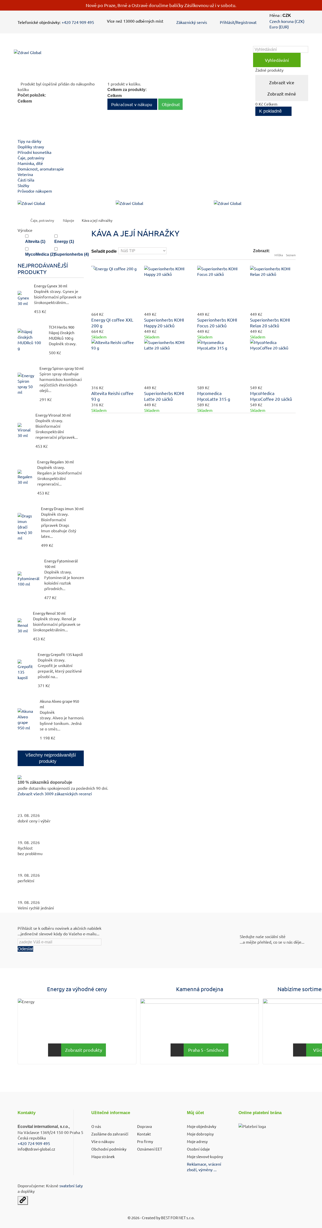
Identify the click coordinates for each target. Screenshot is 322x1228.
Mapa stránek (103, 1156)
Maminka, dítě (30, 163)
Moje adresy (197, 1141)
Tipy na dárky (29, 141)
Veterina (25, 174)
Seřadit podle (104, 251)
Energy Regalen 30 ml (55, 461)
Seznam (291, 255)
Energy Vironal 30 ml (53, 415)
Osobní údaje (198, 1149)
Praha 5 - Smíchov (206, 1049)
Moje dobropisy (200, 1133)
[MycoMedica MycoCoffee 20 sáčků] (273, 362)
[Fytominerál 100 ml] (28, 579)
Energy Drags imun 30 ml (62, 508)
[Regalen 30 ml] (25, 477)
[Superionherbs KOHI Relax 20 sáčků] (273, 288)
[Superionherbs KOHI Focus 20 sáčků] (220, 288)
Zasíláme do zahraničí (109, 1133)
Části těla (26, 179)
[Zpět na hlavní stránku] (23, 220)
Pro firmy (145, 1141)
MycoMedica (40, 254)
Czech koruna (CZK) (286, 21)
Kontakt (144, 1133)
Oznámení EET (149, 1149)
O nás (96, 1126)
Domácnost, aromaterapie (41, 168)
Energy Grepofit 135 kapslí (60, 654)
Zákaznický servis (191, 22)
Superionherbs (71, 254)
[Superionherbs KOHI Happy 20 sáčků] (167, 288)
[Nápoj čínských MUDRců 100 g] (31, 340)
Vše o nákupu (102, 1141)
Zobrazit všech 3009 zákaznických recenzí (55, 793)
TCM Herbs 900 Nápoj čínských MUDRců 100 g (61, 332)
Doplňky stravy (31, 146)
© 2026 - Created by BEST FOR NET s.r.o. (161, 1217)
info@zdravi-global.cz (36, 1149)
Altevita (35, 241)
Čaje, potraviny (31, 157)
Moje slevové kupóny (205, 1156)
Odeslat (25, 948)
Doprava (144, 1126)
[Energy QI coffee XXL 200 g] (114, 288)
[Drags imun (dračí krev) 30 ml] (27, 527)
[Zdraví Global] (51, 57)
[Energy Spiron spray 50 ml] (26, 384)
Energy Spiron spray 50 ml (61, 368)
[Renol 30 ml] (23, 625)
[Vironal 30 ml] (24, 430)
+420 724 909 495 (78, 22)
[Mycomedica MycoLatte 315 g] (220, 362)
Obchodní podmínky (108, 1149)
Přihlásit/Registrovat (238, 22)
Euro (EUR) (279, 26)
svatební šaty (71, 1185)
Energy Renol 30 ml (49, 613)
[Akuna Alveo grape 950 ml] (26, 719)
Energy (64, 241)
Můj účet (195, 1112)
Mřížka (278, 255)
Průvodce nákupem (35, 190)
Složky (23, 185)
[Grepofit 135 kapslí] (25, 670)
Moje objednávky (201, 1126)
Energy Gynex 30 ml (50, 285)
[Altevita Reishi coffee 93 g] (114, 362)
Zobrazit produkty (83, 1049)
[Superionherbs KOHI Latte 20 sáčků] (167, 362)
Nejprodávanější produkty (43, 268)
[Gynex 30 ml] (23, 298)
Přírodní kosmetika (34, 152)
